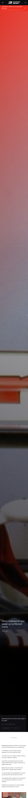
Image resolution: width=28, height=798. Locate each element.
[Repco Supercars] (14, 2)
